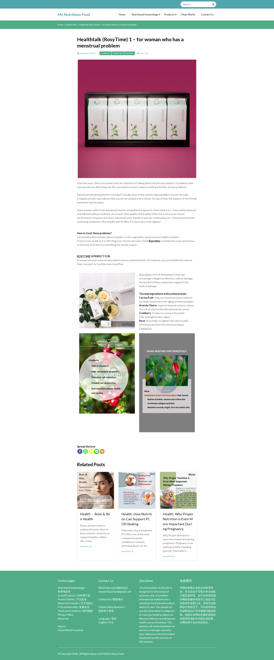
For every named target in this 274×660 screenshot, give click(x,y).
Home (122, 14)
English (102, 622)
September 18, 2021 (88, 53)
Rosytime (154, 240)
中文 (111, 622)
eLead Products (66, 595)
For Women (105, 53)
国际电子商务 (106, 610)
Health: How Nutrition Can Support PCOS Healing (136, 519)
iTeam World (188, 14)
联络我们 (118, 599)
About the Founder (68, 603)
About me (63, 618)
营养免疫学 (64, 591)
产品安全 (81, 599)
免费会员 (84, 607)
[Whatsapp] (85, 451)
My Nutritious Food (74, 14)
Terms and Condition (69, 610)
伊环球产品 (83, 595)
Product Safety (66, 599)
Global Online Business (111, 607)
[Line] (96, 451)
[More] (102, 451)
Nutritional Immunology (145, 14)
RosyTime (129, 53)
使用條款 (88, 610)
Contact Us (207, 14)
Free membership (67, 607)
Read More (85, 546)
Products (169, 14)
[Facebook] (79, 451)
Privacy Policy (65, 614)
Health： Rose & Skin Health (95, 516)
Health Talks (118, 53)
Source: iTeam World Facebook (70, 628)
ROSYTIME (83, 256)
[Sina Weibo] (90, 451)
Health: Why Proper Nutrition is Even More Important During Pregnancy (178, 521)
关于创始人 (87, 603)
